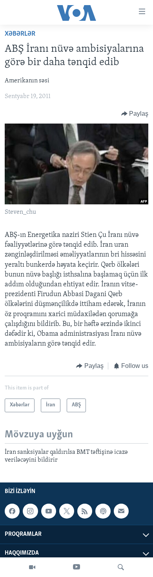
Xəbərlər (20, 34)
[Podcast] (102, 511)
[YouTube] (76, 567)
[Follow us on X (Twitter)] (66, 511)
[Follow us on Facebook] (12, 511)
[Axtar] (121, 567)
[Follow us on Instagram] (30, 511)
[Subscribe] (121, 511)
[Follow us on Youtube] (48, 511)
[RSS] (84, 511)
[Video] (32, 567)
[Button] (135, 114)
